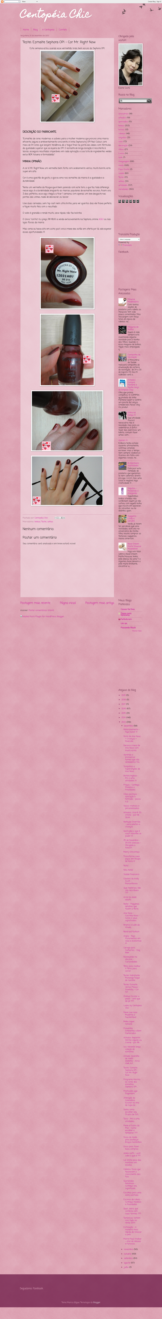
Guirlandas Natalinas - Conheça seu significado (130, 1184)
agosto (127, 1262)
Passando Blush (128, 627)
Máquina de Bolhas (133, 328)
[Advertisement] (129, 217)
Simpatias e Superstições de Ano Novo (132, 769)
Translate (127, 245)
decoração (123, 145)
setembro (128, 1258)
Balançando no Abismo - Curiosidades (130, 959)
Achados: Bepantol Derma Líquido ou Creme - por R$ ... (133, 1040)
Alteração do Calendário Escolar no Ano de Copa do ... (131, 1101)
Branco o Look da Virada (132, 926)
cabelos (121, 133)
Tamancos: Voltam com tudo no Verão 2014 (132, 1220)
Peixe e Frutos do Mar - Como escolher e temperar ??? (131, 1129)
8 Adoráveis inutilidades (133, 464)
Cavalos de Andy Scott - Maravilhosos (131, 881)
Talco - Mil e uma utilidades (132, 1120)
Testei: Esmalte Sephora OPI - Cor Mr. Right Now (131, 1071)
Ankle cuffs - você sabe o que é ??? (132, 1154)
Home (26, 29)
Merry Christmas (132, 852)
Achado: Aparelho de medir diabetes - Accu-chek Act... (132, 1060)
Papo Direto (123, 169)
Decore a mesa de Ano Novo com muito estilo (132, 748)
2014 (124, 717)
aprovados (123, 121)
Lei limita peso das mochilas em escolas (132, 1163)
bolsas (121, 129)
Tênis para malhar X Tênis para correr (132, 969)
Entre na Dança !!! (132, 414)
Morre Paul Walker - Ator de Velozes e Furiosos (133, 1241)
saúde (121, 173)
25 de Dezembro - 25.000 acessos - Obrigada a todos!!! (132, 844)
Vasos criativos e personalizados (131, 807)
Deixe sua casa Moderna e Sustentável (130, 1015)
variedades (123, 189)
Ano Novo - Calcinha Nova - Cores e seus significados (132, 917)
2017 (124, 704)
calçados (122, 137)
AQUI (101, 219)
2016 (124, 708)
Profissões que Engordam (130, 1092)
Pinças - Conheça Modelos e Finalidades (131, 787)
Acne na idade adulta (130, 898)
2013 (124, 722)
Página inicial (68, 603)
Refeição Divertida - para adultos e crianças (132, 824)
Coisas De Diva (128, 609)
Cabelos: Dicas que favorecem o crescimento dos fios (132, 1173)
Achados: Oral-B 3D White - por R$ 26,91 (132, 815)
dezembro (129, 725)
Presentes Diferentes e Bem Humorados (132, 1031)
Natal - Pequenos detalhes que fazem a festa (131, 906)
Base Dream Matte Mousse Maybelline (134, 546)
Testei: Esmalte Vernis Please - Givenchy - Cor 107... (131, 988)
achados (122, 117)
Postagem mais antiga (99, 603)
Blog (35, 29)
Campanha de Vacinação (134, 356)
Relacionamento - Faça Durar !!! (132, 730)
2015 (124, 713)
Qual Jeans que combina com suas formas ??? (132, 1211)
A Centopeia (48, 29)
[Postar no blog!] (58, 518)
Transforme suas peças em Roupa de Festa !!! (132, 859)
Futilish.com (126, 619)
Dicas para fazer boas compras (131, 1148)
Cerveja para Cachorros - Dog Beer (132, 950)
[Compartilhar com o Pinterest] (64, 518)
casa (120, 141)
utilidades (123, 185)
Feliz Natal (128, 869)
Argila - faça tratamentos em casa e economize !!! (132, 939)
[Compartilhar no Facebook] (62, 518)
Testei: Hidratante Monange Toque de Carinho (132, 978)
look (120, 157)
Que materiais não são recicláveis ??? (132, 890)
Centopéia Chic (55, 15)
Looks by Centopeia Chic (133, 1007)
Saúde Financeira (131, 874)
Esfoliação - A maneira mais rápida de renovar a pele (133, 1231)
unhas (50, 521)
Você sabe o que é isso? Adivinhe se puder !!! (132, 834)
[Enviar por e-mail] (56, 518)
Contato (63, 29)
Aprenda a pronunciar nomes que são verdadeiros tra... (132, 758)
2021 (124, 695)
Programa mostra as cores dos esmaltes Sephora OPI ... (132, 1083)
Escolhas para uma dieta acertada (132, 1194)
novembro (129, 1249)
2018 (124, 699)
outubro (128, 1253)
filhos (121, 149)
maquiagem (123, 161)
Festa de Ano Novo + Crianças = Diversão (132, 739)
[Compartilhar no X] (60, 518)
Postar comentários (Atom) (41, 610)
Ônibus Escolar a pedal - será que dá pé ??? (132, 999)
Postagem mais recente (35, 603)
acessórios (123, 113)
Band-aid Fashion (131, 931)
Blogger (96, 1302)
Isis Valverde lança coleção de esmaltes (132, 1049)
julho (126, 1267)
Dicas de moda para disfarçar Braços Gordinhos (133, 1140)
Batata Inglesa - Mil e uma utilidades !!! (131, 778)
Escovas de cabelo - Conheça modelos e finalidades (133, 1202)
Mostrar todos (137, 631)
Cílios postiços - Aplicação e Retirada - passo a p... (132, 798)
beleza (37, 521)
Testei (44, 521)
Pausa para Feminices (126, 614)
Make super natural (129, 1023)
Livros (121, 153)
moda (121, 165)
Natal (126, 865)
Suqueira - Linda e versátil (132, 519)
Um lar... (124, 623)
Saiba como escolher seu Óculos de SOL (131, 1112)
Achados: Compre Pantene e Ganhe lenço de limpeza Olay (128, 384)
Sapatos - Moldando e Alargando (133, 491)
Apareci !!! (123, 440)
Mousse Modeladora (133, 300)
